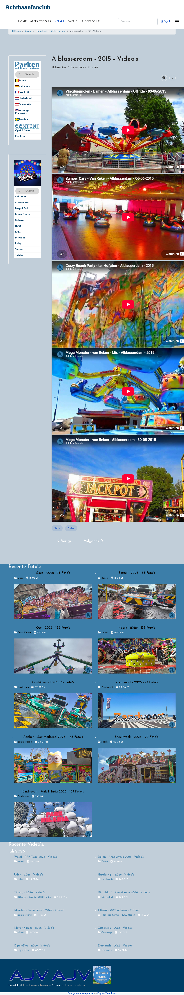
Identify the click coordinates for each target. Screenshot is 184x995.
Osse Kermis (24, 632)
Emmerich (106, 950)
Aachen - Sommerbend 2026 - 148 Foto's (53, 737)
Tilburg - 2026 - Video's (29, 892)
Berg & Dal (21, 208)
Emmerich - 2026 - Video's (115, 945)
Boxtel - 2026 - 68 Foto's (136, 573)
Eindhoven (23, 796)
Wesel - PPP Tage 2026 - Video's (35, 857)
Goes (20, 578)
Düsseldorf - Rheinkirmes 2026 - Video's (124, 892)
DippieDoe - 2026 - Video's (32, 945)
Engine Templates (75, 985)
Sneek (104, 742)
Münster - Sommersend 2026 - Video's (39, 910)
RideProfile (91, 21)
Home (22, 21)
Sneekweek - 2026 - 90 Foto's (136, 737)
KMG (18, 232)
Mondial (20, 238)
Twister (19, 255)
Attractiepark (40, 21)
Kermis (59, 21)
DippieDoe (23, 950)
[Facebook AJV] (72, 974)
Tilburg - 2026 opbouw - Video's (118, 910)
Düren (104, 861)
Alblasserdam (59, 67)
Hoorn (104, 632)
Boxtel (104, 578)
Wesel (21, 861)
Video (71, 528)
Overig (72, 21)
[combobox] (138, 21)
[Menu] (177, 21)
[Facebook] (164, 78)
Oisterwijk (106, 932)
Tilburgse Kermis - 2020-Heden (34, 897)
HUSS (18, 226)
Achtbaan (21, 197)
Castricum (23, 687)
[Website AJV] (29, 974)
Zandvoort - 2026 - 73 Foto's (137, 682)
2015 (57, 528)
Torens (19, 249)
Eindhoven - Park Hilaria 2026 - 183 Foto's (53, 791)
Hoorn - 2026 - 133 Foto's (136, 627)
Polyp (18, 243)
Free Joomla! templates (80, 993)
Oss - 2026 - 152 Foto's (53, 627)
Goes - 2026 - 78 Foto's (53, 573)
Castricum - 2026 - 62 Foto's (53, 682)
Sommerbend (25, 742)
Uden (20, 879)
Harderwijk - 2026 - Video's (116, 874)
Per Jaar (22, 136)
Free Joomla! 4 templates (37, 985)
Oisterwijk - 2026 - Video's (115, 928)
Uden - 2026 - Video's (28, 874)
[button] (38, 80)
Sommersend (25, 915)
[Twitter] (172, 78)
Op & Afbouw (23, 130)
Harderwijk (107, 879)
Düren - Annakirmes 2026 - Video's (121, 857)
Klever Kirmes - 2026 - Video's (34, 928)
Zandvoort (107, 687)
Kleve (21, 932)
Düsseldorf (107, 897)
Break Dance (22, 214)
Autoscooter (22, 202)
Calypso (19, 220)
